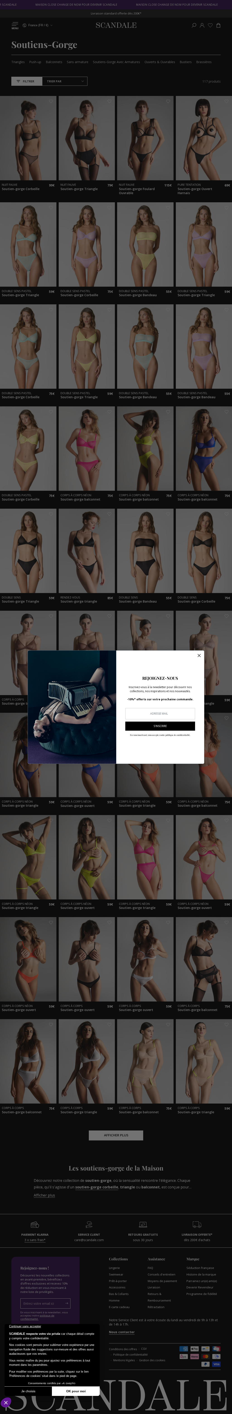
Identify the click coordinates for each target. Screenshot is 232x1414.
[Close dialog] (199, 655)
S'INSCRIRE (160, 726)
